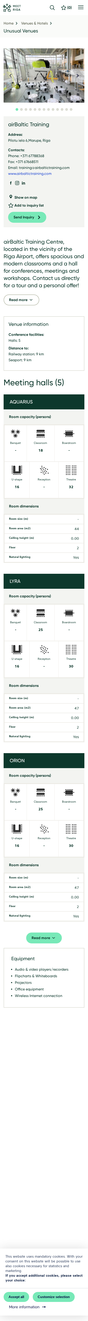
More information (24, 1306)
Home (9, 23)
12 (66, 109)
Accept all (16, 1297)
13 (71, 109)
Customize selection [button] (54, 1297)
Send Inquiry (24, 217)
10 (57, 109)
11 (62, 109)
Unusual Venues (21, 31)
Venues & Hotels (34, 23)
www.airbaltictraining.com (30, 173)
